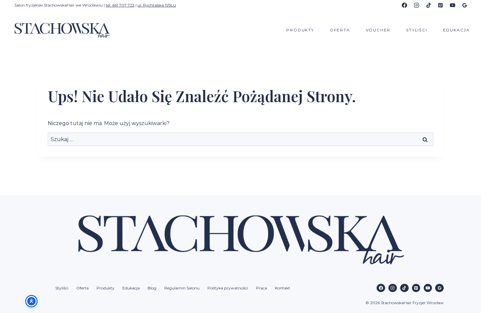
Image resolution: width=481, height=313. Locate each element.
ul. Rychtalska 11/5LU (156, 5)
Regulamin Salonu (182, 287)
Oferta (340, 30)
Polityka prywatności (227, 287)
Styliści (416, 30)
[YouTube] (452, 5)
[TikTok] (428, 5)
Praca (261, 287)
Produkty (300, 30)
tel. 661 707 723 (120, 5)
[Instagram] (416, 5)
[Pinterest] (440, 5)
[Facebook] (404, 5)
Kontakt (282, 287)
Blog (152, 287)
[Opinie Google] (464, 5)
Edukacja (456, 30)
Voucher (378, 30)
